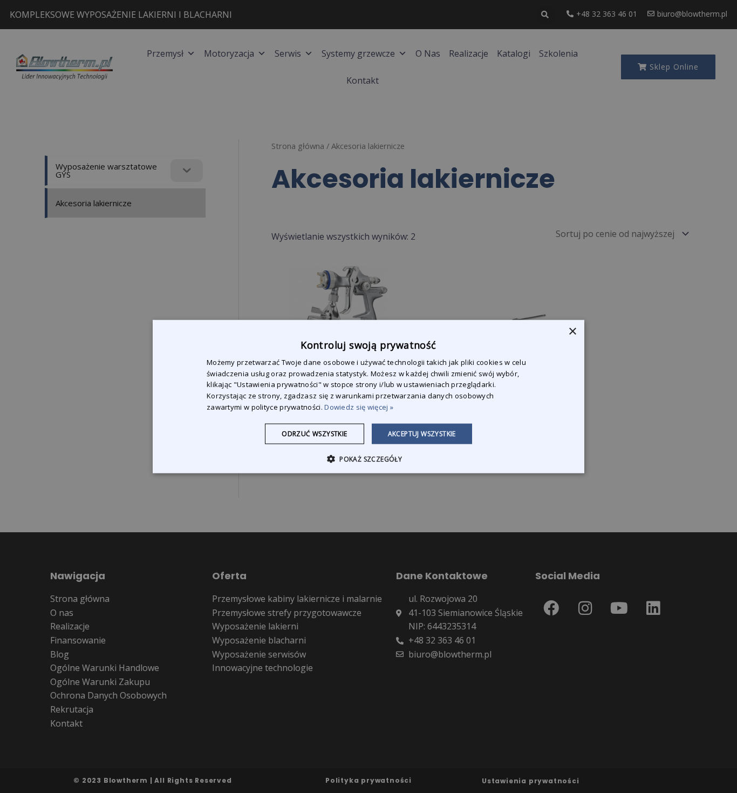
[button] (368, 458)
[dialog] (368, 396)
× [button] (572, 331)
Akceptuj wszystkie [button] (422, 433)
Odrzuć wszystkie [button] (314, 433)
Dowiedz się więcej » (358, 407)
